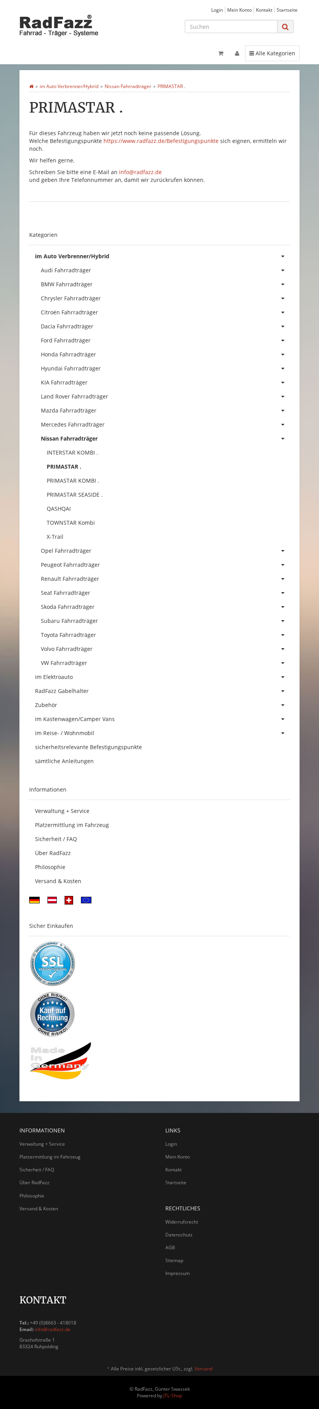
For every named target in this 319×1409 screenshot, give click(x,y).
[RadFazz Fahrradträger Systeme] (62, 25)
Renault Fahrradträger (70, 578)
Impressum (177, 1273)
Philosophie (50, 867)
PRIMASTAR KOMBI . (73, 480)
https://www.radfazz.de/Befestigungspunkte (161, 141)
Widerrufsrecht (181, 1222)
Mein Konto (239, 10)
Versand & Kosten (58, 881)
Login (217, 10)
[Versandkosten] (34, 899)
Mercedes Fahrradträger (73, 424)
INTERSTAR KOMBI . (72, 452)
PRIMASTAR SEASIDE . (75, 494)
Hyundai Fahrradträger (71, 368)
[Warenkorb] (220, 53)
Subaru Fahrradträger (69, 620)
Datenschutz (179, 1234)
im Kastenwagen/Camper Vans (75, 719)
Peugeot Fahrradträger (70, 564)
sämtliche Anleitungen (64, 761)
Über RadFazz (53, 853)
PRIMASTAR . (64, 466)
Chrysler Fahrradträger (71, 298)
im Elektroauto (54, 677)
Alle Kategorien (272, 53)
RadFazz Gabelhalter (62, 691)
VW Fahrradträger (64, 663)
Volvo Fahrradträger (67, 648)
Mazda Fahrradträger (68, 410)
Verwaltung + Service (62, 811)
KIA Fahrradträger (64, 382)
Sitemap (174, 1260)
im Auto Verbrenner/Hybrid (72, 256)
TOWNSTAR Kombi (71, 522)
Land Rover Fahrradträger (74, 396)
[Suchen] (285, 26)
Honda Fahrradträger (68, 354)
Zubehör (46, 705)
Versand (203, 1368)
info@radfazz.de (140, 172)
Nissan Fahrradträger (69, 438)
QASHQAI (59, 508)
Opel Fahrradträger (66, 550)
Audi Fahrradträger (66, 270)
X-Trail (55, 536)
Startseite (287, 10)
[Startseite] (31, 86)
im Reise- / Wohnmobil (64, 733)
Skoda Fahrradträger (68, 606)
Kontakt (264, 10)
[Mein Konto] (237, 53)
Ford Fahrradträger (66, 340)
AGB (170, 1247)
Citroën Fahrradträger (69, 312)
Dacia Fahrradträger (67, 326)
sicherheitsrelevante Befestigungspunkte (88, 747)
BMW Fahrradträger (67, 284)
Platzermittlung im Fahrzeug (72, 825)
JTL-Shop (172, 1395)
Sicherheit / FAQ (56, 839)
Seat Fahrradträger (65, 592)
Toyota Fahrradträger (68, 634)
